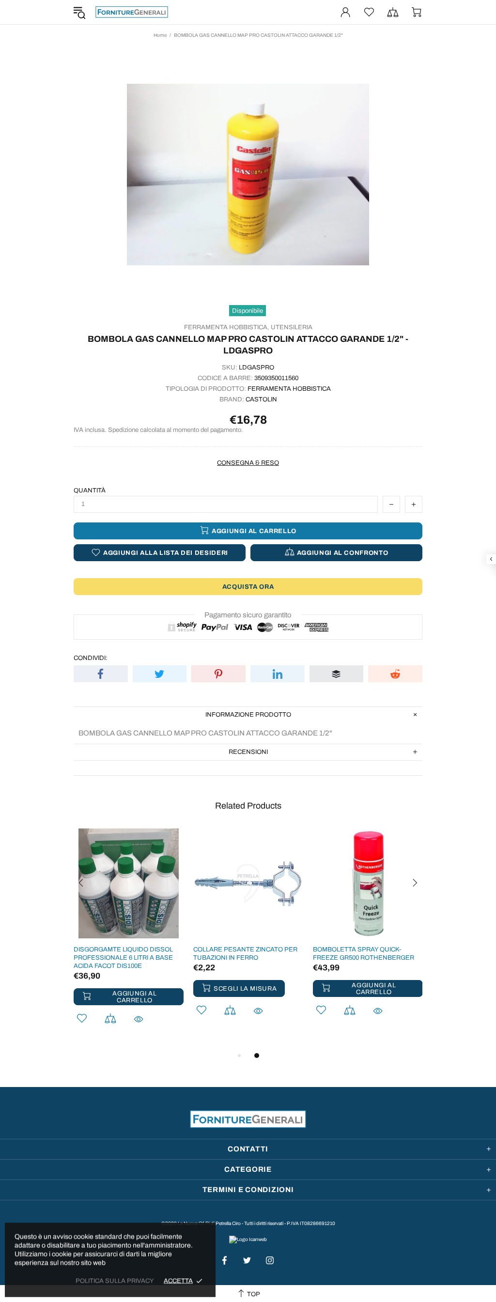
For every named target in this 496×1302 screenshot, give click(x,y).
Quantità (90, 490)
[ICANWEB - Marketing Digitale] (248, 1239)
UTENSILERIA (291, 327)
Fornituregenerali (132, 12)
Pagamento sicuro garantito (248, 615)
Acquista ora (248, 586)
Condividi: (91, 658)
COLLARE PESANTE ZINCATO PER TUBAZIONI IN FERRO (245, 953)
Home (160, 35)
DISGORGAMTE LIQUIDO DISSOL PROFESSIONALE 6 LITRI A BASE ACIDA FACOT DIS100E (123, 957)
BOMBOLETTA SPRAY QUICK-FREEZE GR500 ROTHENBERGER (363, 953)
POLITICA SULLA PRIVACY (115, 1280)
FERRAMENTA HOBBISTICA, (226, 327)
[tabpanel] (128, 939)
